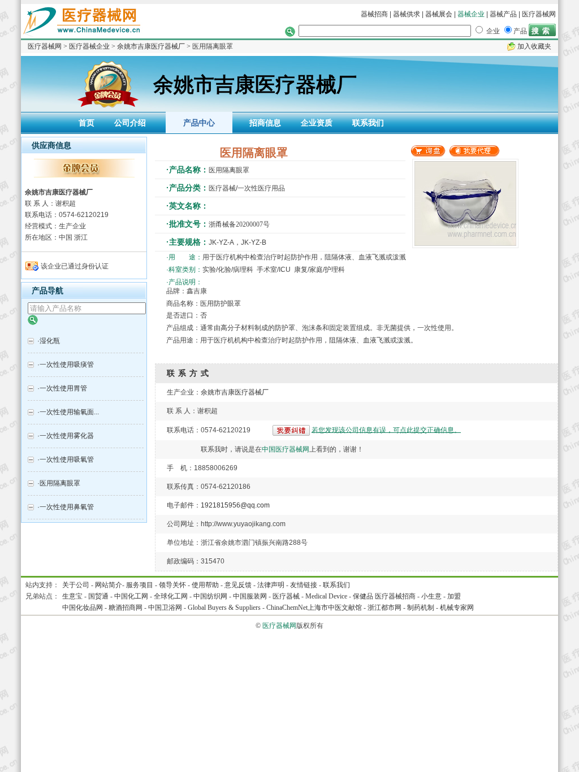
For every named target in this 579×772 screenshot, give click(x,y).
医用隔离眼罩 (60, 483)
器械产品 (503, 14)
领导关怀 (172, 585)
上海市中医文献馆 (335, 607)
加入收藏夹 (534, 46)
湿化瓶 (50, 341)
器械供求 (406, 14)
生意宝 (72, 596)
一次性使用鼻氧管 (67, 507)
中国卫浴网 (166, 607)
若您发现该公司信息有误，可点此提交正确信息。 (386, 429)
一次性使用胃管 (63, 388)
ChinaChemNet (287, 607)
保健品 (363, 596)
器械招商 (374, 14)
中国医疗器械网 (285, 449)
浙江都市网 (384, 607)
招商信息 (265, 122)
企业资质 (316, 122)
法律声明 (270, 585)
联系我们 (368, 122)
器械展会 (439, 14)
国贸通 (98, 596)
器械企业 (471, 14)
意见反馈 (238, 585)
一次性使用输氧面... (69, 412)
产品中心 (199, 122)
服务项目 (139, 585)
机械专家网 (457, 607)
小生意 (431, 596)
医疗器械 (286, 596)
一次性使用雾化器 (67, 436)
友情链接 (303, 585)
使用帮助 (205, 585)
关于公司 (75, 585)
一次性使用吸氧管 (67, 459)
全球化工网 (171, 596)
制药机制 (420, 607)
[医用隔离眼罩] (428, 155)
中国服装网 (250, 596)
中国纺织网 (210, 596)
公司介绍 (130, 122)
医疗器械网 (539, 14)
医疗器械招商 (395, 596)
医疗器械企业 (89, 46)
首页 (86, 122)
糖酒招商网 (125, 607)
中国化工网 (131, 596)
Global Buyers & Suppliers (224, 607)
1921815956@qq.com (235, 505)
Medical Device (326, 596)
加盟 (454, 596)
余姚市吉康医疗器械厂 (151, 46)
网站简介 (108, 585)
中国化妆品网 (82, 607)
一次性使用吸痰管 (67, 364)
